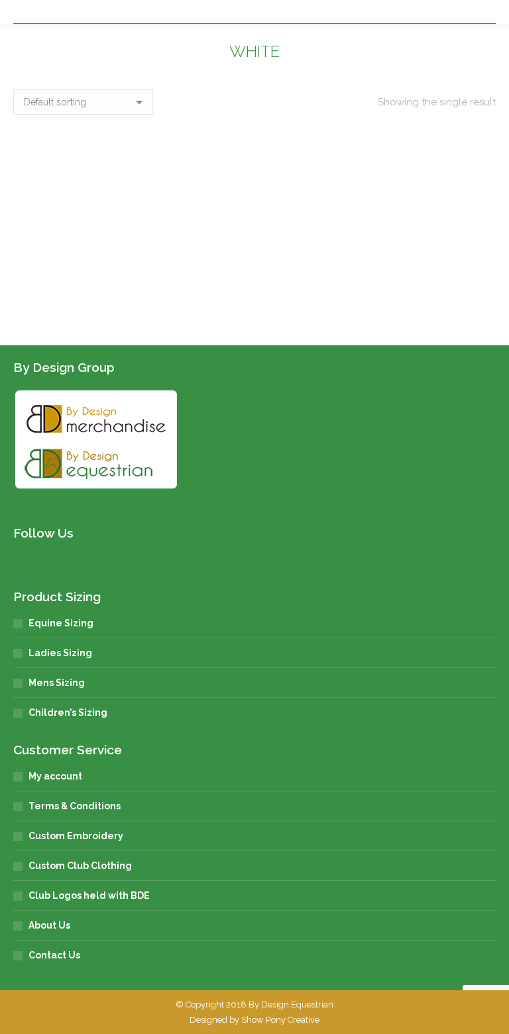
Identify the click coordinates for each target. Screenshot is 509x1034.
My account (55, 776)
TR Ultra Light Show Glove (126, 302)
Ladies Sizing (60, 653)
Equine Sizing (60, 623)
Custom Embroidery (75, 836)
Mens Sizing (56, 682)
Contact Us (54, 955)
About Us (49, 925)
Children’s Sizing (67, 712)
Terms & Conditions (74, 806)
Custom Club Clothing (80, 865)
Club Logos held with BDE (89, 895)
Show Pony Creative (280, 1020)
